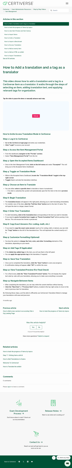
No (39, 327)
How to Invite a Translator (12, 38)
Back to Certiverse (10, 462)
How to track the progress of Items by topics (54, 311)
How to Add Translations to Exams (14, 359)
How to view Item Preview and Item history (17, 31)
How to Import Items (10, 34)
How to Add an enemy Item (12, 48)
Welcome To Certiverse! (11, 363)
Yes (33, 327)
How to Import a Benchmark (13, 41)
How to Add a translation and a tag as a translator (19, 24)
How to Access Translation (12, 45)
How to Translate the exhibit (12, 367)
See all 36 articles (9, 58)
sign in (9, 387)
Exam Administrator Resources (21, 9)
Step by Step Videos (39, 9)
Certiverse (6, 9)
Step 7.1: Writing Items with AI (13, 355)
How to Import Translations (12, 56)
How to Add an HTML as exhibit (14, 52)
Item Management (11, 11)
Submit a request (43, 336)
